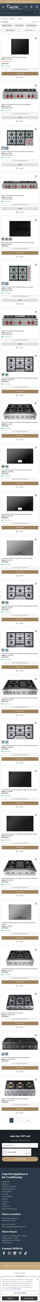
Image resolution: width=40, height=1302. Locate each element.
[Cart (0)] (37, 7)
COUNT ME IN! (20, 1159)
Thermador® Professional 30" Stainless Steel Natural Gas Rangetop (20, 968)
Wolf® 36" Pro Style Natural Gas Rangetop (13, 331)
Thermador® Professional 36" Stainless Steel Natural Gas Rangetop (20, 422)
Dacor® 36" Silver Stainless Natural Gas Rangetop (15, 1098)
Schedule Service (19, 2)
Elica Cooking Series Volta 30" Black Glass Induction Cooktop (18, 242)
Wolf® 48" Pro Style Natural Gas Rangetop (13, 195)
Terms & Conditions (20, 1273)
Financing (5, 1201)
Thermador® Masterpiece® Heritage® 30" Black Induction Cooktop (19, 790)
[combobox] (29, 30)
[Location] (26, 7)
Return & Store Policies (9, 1209)
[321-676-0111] (31, 7)
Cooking (20, 18)
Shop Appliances (10, 2)
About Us (5, 1199)
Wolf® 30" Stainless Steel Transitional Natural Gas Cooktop (17, 287)
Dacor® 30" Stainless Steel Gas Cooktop (12, 1013)
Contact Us (6, 1206)
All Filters (11, 30)
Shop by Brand (6, 1191)
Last (27, 1120)
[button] (3, 7)
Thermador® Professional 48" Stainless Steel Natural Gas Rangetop (20, 698)
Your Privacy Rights (20, 1293)
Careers (4, 1204)
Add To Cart (20, 73)
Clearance (5, 1184)
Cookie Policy (17, 1289)
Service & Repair (7, 1196)
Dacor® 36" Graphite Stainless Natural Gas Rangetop (16, 1057)
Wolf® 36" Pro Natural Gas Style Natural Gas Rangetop (16, 104)
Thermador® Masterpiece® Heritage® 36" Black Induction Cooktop (19, 834)
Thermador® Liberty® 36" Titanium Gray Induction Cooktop (17, 558)
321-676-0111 (11, 1224)
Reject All (10, 1298)
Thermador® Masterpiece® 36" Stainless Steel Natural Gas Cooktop (20, 378)
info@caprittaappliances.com (15, 1226)
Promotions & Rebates (9, 1186)
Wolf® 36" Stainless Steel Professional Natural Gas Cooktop (17, 151)
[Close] (38, 1279)
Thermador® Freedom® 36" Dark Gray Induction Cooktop (17, 470)
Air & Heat (5, 1194)
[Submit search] (35, 13)
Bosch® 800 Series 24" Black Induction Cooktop (14, 57)
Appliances (12, 18)
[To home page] (15, 6)
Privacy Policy (20, 1276)
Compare (21, 77)
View (20, 117)
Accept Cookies (29, 1298)
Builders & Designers (29, 2)
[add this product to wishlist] (35, 38)
